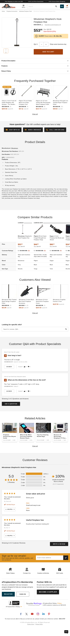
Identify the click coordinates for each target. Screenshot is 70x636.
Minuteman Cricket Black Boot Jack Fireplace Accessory (26, 301)
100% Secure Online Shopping (57, 1)
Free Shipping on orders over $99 (14, 1)
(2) (42, 24)
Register (8, 594)
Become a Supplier (48, 592)
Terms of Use (30, 624)
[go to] (9, 92)
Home (3, 11)
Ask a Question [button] (11, 404)
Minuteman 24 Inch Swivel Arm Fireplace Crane (42, 301)
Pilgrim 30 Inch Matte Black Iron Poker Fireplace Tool (25, 102)
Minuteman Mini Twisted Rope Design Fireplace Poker (9, 301)
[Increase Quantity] (46, 44)
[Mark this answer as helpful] (24, 366)
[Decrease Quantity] (41, 44)
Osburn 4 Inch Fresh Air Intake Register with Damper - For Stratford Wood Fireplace (9, 102)
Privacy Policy (39, 624)
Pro (62, 6)
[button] (33, 129)
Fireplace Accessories (12, 11)
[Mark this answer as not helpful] (28, 366)
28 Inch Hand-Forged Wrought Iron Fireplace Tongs (40, 237)
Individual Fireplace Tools (25, 11)
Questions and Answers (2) (53, 24)
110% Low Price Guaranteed (35, 1)
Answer (9, 366)
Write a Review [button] (59, 544)
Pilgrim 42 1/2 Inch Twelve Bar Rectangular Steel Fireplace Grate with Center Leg (43, 102)
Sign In (23, 594)
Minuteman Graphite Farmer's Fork (59, 300)
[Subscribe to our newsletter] (65, 557)
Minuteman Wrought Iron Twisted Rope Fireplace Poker (60, 102)
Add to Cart (48, 52)
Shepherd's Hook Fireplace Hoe (25, 237)
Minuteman (14, 148)
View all (35, 114)
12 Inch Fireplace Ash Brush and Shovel (57, 237)
